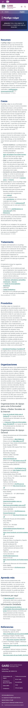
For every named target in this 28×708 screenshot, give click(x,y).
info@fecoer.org (19, 484)
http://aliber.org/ (17, 441)
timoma (11, 180)
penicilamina (10, 199)
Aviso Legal (18, 679)
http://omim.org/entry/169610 (15, 639)
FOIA (16, 685)
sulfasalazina (14, 280)
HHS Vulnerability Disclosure (8, 695)
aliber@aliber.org (19, 439)
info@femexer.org (20, 511)
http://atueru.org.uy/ (18, 460)
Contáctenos (6, 688)
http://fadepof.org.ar (18, 470)
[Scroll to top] (24, 704)
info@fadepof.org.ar (20, 468)
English (22, 12)
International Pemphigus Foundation (13, 349)
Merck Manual (9, 598)
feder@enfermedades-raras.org (12, 501)
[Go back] (2, 12)
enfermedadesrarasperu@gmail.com (13, 528)
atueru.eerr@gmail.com (10, 458)
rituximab (7, 280)
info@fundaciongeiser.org (10, 555)
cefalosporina (19, 203)
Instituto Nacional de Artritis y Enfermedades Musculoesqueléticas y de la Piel (15, 609)
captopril (9, 195)
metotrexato (6, 282)
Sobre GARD (6, 685)
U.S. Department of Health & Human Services (11, 697)
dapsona (14, 282)
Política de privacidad (20, 676)
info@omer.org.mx (20, 567)
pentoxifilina (22, 280)
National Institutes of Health (7, 700)
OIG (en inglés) (19, 688)
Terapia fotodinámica (9, 289)
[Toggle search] (25, 6)
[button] (22, 7)
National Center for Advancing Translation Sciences (12, 702)
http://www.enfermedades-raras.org (13, 505)
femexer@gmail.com (9, 513)
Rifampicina (6, 213)
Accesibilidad (18, 682)
